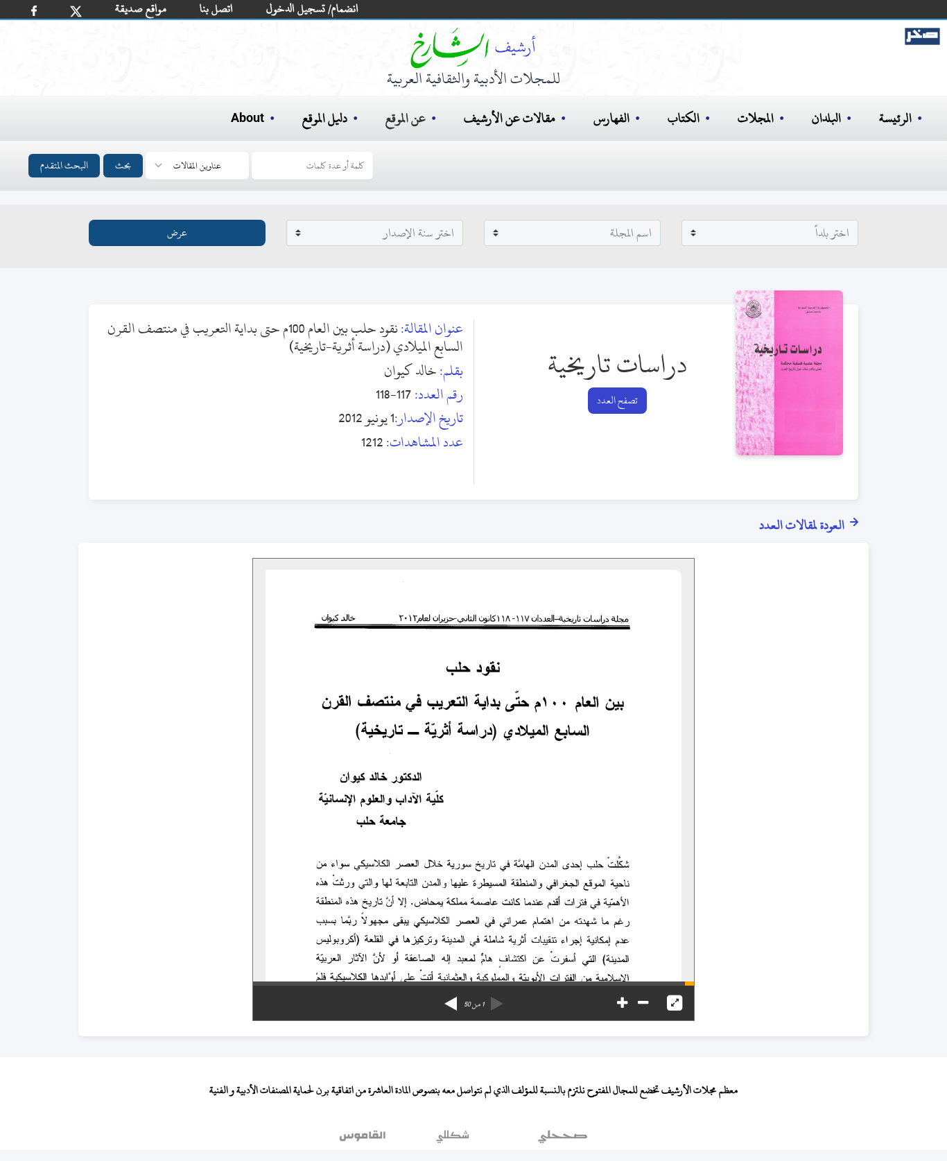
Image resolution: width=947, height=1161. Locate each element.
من (474, 1004)
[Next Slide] (450, 999)
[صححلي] (562, 1139)
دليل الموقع (324, 118)
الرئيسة (895, 118)
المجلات (756, 118)
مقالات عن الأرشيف (509, 118)
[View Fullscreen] (675, 1003)
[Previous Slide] (497, 999)
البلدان (826, 118)
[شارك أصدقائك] (34, 10)
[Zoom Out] (643, 1003)
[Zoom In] (622, 1003)
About (247, 118)
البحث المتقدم (64, 165)
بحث (123, 165)
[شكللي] (452, 1139)
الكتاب (684, 118)
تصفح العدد (617, 400)
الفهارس (611, 118)
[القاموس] (364, 1139)
